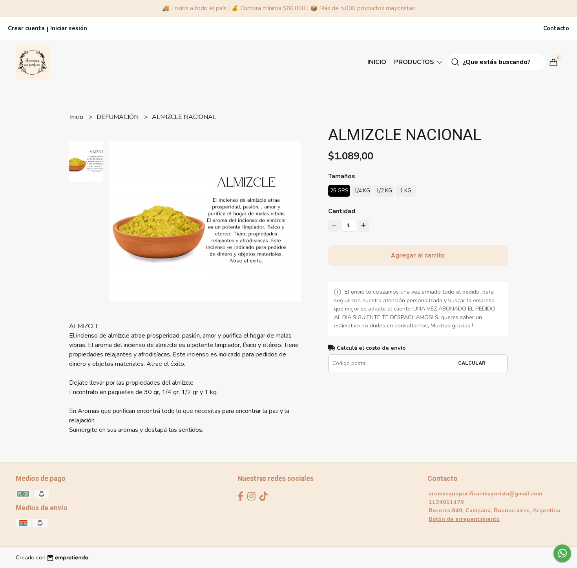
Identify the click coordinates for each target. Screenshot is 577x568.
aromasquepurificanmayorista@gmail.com (485, 493)
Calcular (471, 363)
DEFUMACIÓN (118, 117)
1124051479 (446, 502)
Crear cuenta (26, 28)
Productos (415, 62)
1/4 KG (362, 190)
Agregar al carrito (418, 255)
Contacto (556, 28)
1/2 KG (384, 190)
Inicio (376, 62)
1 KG (405, 190)
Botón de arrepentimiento (464, 519)
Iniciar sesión (68, 28)
